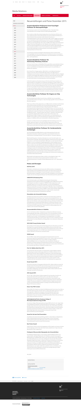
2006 (15, 72)
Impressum (43, 398)
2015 (15, 51)
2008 (15, 68)
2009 (15, 65)
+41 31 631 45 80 (42, 367)
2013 (15, 56)
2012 (15, 58)
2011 (15, 60)
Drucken (25, 377)
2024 (15, 30)
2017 (15, 46)
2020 (15, 39)
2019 (15, 42)
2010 (15, 63)
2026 (14, 20)
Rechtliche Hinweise (36, 398)
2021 (15, 37)
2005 (15, 75)
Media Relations (20, 381)
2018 (15, 44)
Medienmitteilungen (27, 15)
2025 (15, 28)
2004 (15, 77)
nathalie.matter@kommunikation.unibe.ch (35, 368)
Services (19, 15)
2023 (15, 32)
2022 (15, 35)
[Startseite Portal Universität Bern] (64, 4)
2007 (15, 70)
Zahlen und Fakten (46, 15)
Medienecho (55, 15)
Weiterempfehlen (17, 377)
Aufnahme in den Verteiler (18, 23)
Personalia (37, 15)
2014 (15, 53)
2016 (15, 49)
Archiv (14, 25)
